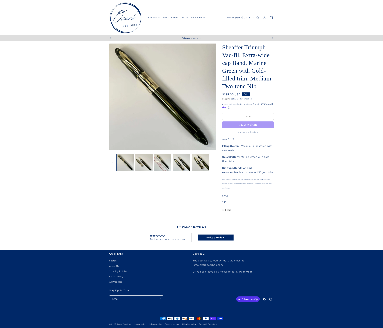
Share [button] (228, 210)
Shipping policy (189, 324)
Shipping (226, 99)
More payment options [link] (248, 132)
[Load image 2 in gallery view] (143, 162)
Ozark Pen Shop (124, 324)
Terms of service (172, 324)
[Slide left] (112, 162)
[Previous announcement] (110, 38)
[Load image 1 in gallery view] (125, 162)
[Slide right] (213, 162)
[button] (153, 17)
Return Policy (116, 276)
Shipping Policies (118, 271)
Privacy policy (155, 324)
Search (113, 260)
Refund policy (140, 324)
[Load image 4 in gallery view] (181, 162)
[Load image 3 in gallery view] (162, 162)
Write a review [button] (215, 237)
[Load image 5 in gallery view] (200, 162)
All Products (115, 281)
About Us (114, 266)
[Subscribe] (159, 298)
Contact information (207, 324)
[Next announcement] (272, 38)
